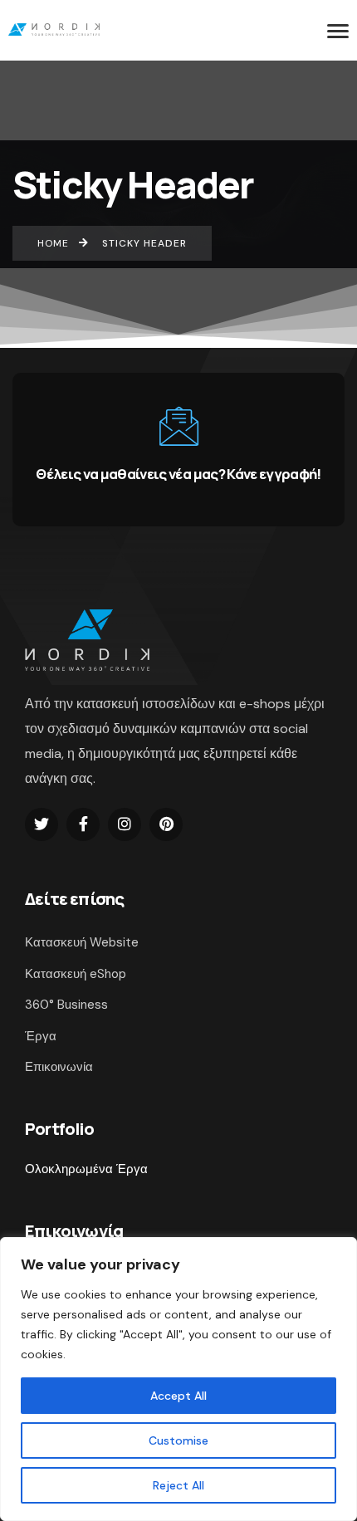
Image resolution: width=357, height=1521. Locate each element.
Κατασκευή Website (82, 942)
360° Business (66, 1004)
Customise (178, 1440)
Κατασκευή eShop (75, 974)
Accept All (178, 1395)
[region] (178, 1379)
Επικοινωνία (59, 1067)
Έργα (40, 1036)
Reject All (178, 1485)
